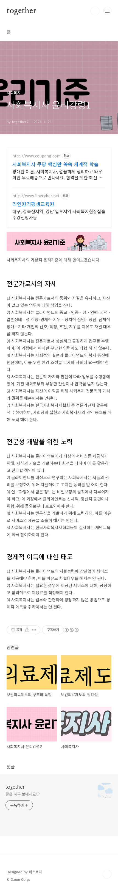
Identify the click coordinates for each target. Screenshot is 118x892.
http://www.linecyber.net (36, 195)
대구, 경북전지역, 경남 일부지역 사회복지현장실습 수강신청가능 (58, 214)
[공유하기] (27, 630)
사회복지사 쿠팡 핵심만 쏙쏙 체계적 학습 (55, 164)
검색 (95, 11)
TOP (107, 874)
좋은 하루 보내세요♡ (22, 794)
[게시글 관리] (34, 630)
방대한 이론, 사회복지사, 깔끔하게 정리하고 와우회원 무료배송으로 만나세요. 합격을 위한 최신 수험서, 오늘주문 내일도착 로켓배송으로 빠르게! (57, 174)
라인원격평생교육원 (33, 204)
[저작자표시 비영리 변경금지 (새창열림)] (71, 630)
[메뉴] (107, 11)
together (21, 11)
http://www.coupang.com (36, 156)
